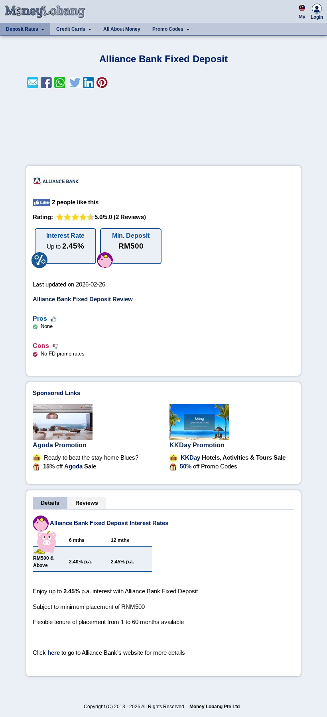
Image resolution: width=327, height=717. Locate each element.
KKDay (190, 457)
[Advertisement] (163, 127)
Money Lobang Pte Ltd (214, 706)
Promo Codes (167, 29)
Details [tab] (50, 503)
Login (317, 17)
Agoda (73, 466)
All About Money (121, 29)
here (53, 652)
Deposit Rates (22, 29)
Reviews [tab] (86, 503)
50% (185, 466)
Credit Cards (70, 29)
